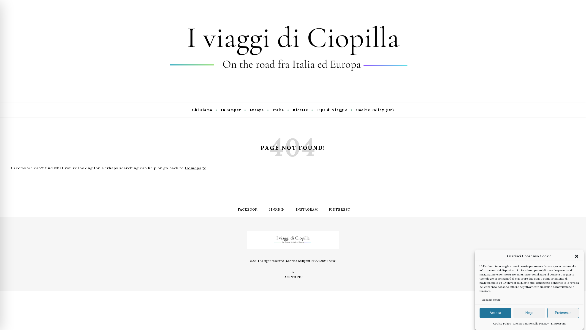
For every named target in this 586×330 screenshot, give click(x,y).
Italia (278, 110)
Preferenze (563, 313)
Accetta (495, 313)
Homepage (195, 168)
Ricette (300, 110)
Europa (257, 110)
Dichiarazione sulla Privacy (531, 323)
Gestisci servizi (491, 299)
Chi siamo (202, 110)
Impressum (558, 323)
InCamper (231, 110)
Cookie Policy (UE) (375, 110)
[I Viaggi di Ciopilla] (293, 51)
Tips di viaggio (332, 110)
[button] (576, 256)
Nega (529, 313)
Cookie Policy (502, 323)
